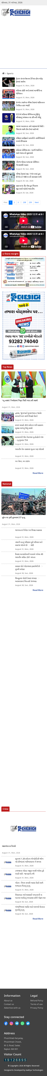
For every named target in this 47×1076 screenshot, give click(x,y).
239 (30, 202)
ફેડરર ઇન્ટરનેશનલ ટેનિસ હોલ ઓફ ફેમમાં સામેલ (29, 80)
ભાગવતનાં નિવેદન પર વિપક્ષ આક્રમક (28, 530)
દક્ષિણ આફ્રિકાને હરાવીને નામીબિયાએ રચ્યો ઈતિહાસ (30, 140)
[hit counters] (15, 1060)
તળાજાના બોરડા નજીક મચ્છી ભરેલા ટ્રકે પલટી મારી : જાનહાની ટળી (29, 872)
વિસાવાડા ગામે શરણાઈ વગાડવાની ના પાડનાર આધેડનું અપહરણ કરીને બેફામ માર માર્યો (30, 897)
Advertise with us (12, 1007)
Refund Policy (36, 1000)
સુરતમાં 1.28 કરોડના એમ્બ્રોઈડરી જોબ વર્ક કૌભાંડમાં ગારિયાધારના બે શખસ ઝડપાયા (29, 860)
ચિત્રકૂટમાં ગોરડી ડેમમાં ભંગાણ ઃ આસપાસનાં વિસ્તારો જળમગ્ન (27, 580)
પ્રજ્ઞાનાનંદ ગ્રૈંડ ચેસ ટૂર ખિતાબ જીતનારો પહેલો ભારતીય (27, 187)
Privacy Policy (36, 1007)
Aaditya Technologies (34, 1070)
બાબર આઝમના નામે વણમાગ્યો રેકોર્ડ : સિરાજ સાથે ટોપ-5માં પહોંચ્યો (30, 128)
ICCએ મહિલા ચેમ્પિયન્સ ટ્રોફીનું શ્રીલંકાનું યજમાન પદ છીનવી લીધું (28, 116)
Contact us (9, 1004)
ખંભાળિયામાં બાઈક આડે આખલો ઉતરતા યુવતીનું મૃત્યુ (30, 908)
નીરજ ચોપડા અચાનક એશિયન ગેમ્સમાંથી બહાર (27, 164)
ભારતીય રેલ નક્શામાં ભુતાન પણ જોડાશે (29, 449)
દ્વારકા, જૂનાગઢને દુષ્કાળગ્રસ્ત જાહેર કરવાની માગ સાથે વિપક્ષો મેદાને (28, 415)
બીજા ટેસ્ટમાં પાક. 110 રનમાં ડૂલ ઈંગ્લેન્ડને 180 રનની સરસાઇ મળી (29, 175)
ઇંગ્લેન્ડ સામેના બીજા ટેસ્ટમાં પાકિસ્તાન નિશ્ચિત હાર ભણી (30, 104)
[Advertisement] (23, 43)
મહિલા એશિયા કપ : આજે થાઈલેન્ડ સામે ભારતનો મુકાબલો (29, 152)
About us (8, 1000)
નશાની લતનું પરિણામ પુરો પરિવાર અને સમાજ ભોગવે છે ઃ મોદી (28, 544)
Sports (10, 73)
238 (24, 202)
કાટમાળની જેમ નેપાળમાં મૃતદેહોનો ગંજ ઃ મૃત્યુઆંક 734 (29, 439)
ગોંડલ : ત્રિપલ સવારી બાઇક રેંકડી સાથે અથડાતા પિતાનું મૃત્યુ (29, 884)
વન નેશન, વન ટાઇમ (22, 461)
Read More (38, 473)
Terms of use (36, 1004)
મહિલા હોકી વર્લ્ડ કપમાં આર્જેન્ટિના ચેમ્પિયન (29, 92)
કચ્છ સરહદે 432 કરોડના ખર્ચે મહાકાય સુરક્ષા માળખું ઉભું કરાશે (29, 427)
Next (37, 202)
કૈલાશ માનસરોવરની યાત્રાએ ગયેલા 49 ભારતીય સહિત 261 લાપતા (29, 556)
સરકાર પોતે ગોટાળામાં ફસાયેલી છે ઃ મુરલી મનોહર (29, 568)
